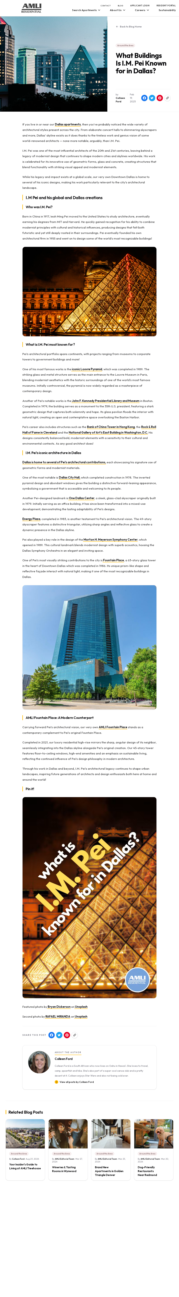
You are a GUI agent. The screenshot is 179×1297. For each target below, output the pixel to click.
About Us (115, 10)
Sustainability (167, 10)
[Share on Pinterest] (160, 98)
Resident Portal (166, 5)
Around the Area (125, 45)
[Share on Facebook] (144, 98)
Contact (106, 5)
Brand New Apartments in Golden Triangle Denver (109, 1171)
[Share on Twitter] (152, 98)
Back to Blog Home (131, 26)
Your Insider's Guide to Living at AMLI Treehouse (25, 1166)
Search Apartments (84, 10)
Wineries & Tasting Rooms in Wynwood (64, 1169)
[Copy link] (167, 98)
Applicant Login (140, 5)
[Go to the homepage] (31, 8)
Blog (120, 5)
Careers (140, 10)
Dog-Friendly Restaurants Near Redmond (147, 1171)
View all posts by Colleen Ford (77, 1082)
